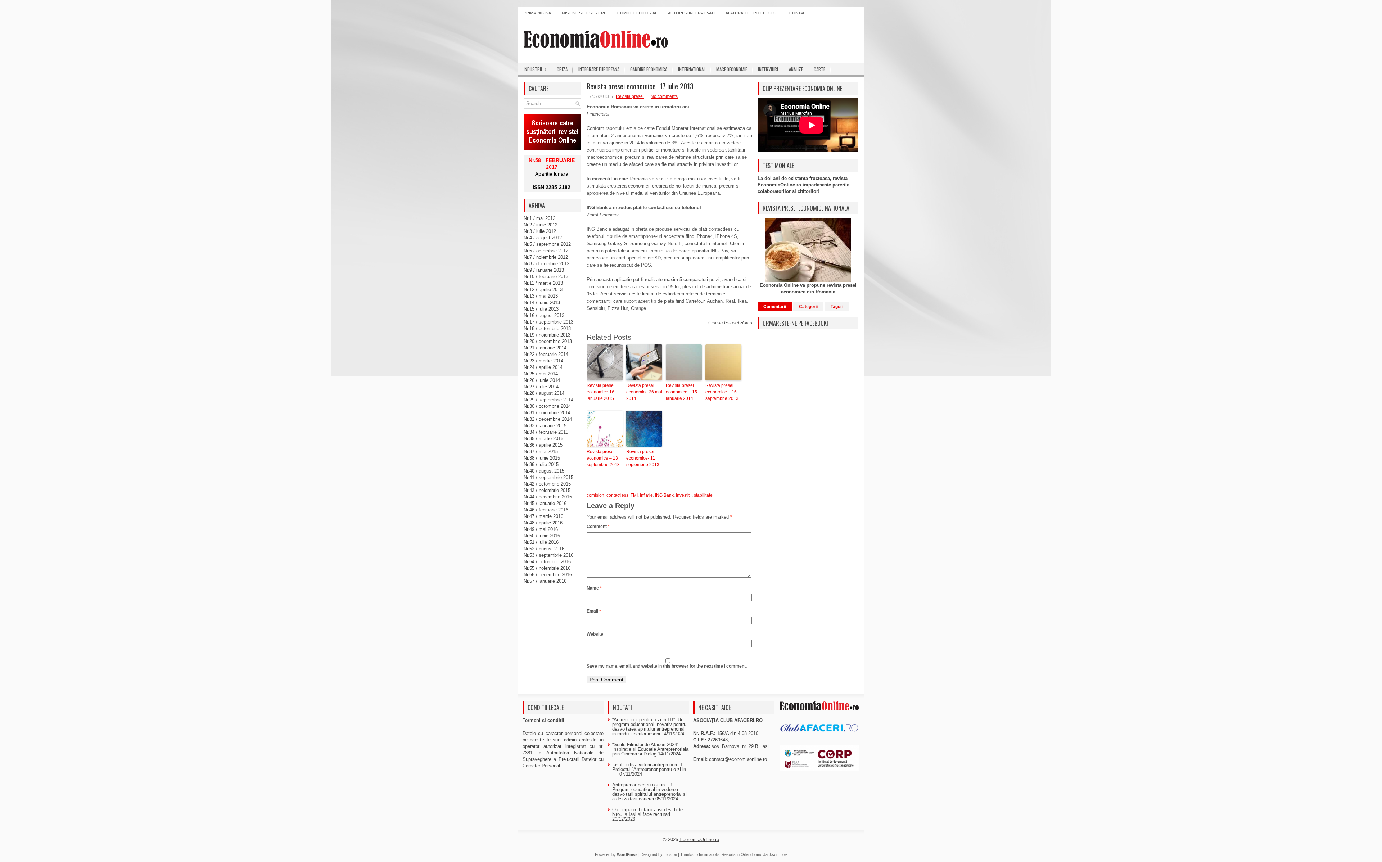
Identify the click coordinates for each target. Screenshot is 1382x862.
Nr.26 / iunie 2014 (542, 380)
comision (595, 495)
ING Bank (664, 495)
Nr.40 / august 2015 (544, 471)
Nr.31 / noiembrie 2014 (547, 412)
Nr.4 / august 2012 (543, 237)
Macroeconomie (731, 69)
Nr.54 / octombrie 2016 (547, 561)
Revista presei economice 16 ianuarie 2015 (601, 392)
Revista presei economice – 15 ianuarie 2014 (681, 392)
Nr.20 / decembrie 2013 (548, 341)
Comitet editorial (637, 13)
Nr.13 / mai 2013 (541, 296)
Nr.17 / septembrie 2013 (548, 322)
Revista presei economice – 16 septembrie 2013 (722, 392)
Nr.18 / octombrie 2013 (547, 328)
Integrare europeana (598, 69)
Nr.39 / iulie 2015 (541, 464)
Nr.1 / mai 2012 (539, 218)
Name (594, 588)
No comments (664, 96)
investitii (684, 495)
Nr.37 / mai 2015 (541, 451)
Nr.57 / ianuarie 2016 (545, 581)
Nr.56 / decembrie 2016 (548, 574)
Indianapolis (709, 854)
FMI (634, 495)
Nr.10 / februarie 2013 (546, 276)
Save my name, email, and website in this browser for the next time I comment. (667, 666)
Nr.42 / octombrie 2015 (547, 484)
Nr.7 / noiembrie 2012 (546, 257)
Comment (598, 526)
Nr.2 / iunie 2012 (540, 224)
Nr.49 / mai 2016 (541, 529)
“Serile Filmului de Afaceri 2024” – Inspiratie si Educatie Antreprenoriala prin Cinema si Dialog (650, 749)
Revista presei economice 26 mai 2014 (644, 392)
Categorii (808, 306)
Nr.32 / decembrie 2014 (548, 419)
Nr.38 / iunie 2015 (542, 458)
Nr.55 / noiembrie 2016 (547, 568)
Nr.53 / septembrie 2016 (548, 555)
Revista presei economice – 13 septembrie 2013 (603, 458)
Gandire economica (648, 69)
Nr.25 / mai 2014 (541, 373)
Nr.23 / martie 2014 (543, 361)
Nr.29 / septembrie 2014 (548, 399)
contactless (617, 495)
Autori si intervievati (691, 13)
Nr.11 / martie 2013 (543, 283)
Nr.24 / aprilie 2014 (543, 367)
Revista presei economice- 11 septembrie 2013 (642, 458)
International (691, 69)
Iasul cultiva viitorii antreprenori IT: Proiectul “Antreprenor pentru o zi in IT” (649, 769)
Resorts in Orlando (738, 854)
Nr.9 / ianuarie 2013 (544, 270)
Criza (562, 69)
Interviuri (768, 69)
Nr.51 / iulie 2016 (541, 542)
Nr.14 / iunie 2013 (542, 302)
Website (595, 634)
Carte (819, 69)
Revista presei (630, 96)
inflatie (646, 495)
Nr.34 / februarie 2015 (546, 432)
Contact (798, 13)
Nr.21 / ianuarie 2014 (545, 348)
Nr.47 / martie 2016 (543, 516)
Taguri (837, 306)
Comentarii (774, 306)
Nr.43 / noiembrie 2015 (547, 490)
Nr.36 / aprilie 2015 (543, 445)
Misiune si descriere (584, 13)
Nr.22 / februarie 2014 (546, 354)
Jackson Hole (775, 854)
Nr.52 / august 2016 (544, 548)
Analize (796, 69)
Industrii (535, 69)
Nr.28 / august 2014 (544, 393)
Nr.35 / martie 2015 (543, 438)
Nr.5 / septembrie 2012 (547, 244)
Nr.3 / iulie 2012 (540, 231)
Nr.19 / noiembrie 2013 (547, 335)
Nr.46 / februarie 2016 (546, 510)
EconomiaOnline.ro (699, 839)
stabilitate (703, 495)
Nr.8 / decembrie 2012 (546, 263)
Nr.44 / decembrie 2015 (548, 497)
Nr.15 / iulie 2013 (541, 309)
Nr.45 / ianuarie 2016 (545, 503)
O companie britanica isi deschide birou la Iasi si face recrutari (647, 812)
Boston (671, 854)
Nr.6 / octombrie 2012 (546, 250)
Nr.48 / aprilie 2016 (543, 522)
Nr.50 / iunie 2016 (542, 535)
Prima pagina (537, 13)
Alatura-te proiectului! (752, 13)
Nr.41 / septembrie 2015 (548, 477)
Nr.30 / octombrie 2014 (547, 406)
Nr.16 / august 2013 (544, 315)
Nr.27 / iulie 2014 (541, 386)
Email (594, 611)
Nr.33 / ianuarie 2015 (545, 425)
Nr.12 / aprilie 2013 (543, 289)
